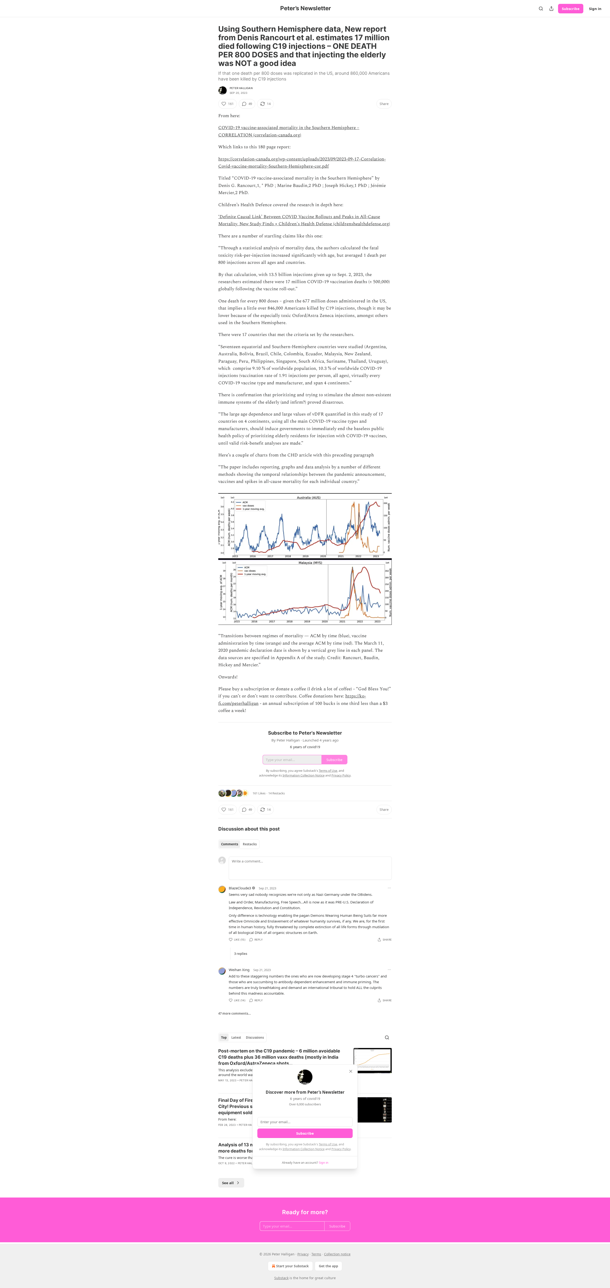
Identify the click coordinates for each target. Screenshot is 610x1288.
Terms (316, 1254)
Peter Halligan (241, 88)
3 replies (240, 954)
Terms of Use (328, 1144)
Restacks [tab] (250, 844)
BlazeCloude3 (240, 888)
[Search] (541, 8)
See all (228, 1182)
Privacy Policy (341, 1149)
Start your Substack (292, 1266)
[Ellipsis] (389, 888)
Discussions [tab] (255, 1037)
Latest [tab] (236, 1037)
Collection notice (337, 1254)
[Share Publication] (551, 8)
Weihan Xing (239, 969)
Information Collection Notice (304, 1149)
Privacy (303, 1254)
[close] (351, 1071)
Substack (281, 1278)
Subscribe (571, 8)
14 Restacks (276, 793)
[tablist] (238, 844)
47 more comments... (234, 1013)
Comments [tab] (229, 844)
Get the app (328, 1266)
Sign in (595, 8)
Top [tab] (224, 1037)
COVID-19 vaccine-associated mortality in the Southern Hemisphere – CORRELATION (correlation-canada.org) (288, 131)
